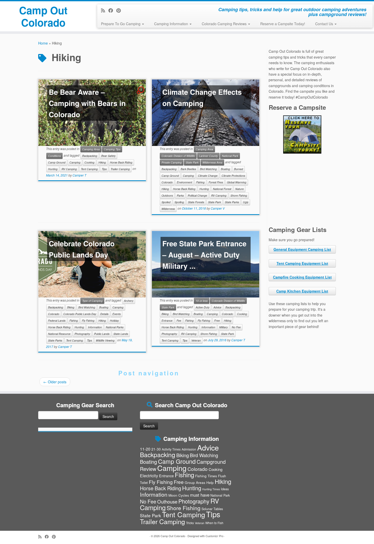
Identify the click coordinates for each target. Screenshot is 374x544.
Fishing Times (206, 475)
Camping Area (91, 149)
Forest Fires (216, 182)
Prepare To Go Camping (121, 23)
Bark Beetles (188, 169)
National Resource (59, 334)
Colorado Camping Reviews (225, 23)
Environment (184, 182)
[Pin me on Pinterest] (120, 10)
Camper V (218, 208)
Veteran (196, 340)
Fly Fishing (88, 320)
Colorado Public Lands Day (79, 314)
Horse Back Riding (121, 162)
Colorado (167, 182)
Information (95, 327)
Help (210, 482)
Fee (179, 320)
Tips (104, 169)
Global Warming (236, 182)
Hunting (52, 169)
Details (104, 314)
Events (116, 314)
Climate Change (208, 176)
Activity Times (171, 449)
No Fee (236, 327)
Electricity (149, 475)
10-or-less (202, 301)
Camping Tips (112, 149)
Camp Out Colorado (43, 16)
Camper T (79, 175)
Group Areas (195, 482)
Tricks (190, 523)
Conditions (54, 156)
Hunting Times (211, 489)
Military (223, 327)
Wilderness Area (212, 162)
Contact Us (324, 23)
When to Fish (214, 523)
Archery (128, 301)
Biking (70, 307)
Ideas (225, 488)
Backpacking (89, 156)
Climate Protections (233, 176)
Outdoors (167, 195)
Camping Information (171, 23)
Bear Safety (108, 156)
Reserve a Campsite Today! (282, 23)
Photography (82, 334)
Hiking (102, 162)
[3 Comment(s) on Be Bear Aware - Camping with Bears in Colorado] (142, 94)
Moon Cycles (178, 495)
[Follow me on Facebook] (112, 10)
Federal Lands (56, 320)
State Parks (232, 202)
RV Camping (69, 169)
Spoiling (179, 202)
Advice (217, 307)
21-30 (156, 449)
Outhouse (167, 501)
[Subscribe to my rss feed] (104, 10)
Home (43, 43)
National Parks (114, 327)
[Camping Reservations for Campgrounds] (302, 134)
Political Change (197, 195)
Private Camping (172, 162)
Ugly (245, 202)
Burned (238, 169)
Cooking (89, 162)
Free (217, 320)
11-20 (145, 449)
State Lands (120, 334)
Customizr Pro (214, 536)
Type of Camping (92, 301)
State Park (192, 162)
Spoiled (166, 202)
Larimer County (208, 156)
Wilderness (168, 209)
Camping (74, 162)
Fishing (200, 182)
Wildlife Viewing (105, 340)
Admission (189, 449)
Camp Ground (56, 162)
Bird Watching (208, 169)
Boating (225, 169)
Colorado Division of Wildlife (178, 156)
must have (199, 495)
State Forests (196, 202)
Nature (239, 189)
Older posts (54, 381)
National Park (230, 156)
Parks (180, 195)
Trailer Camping (120, 169)
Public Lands (101, 334)
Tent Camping (89, 169)
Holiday (114, 320)
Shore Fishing (239, 195)
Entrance (167, 320)
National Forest (222, 189)
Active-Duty (202, 307)
